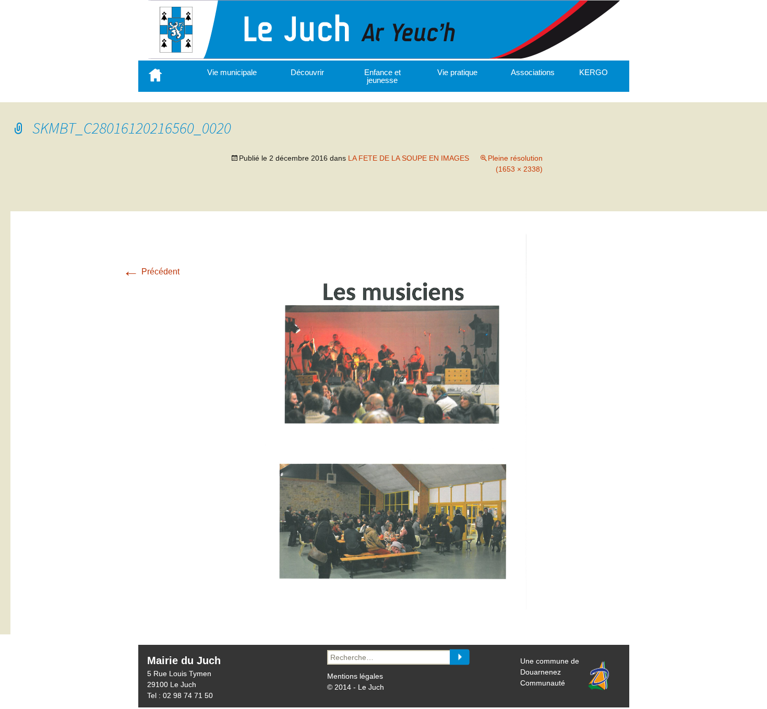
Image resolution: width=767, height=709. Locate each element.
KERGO (593, 72)
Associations (533, 72)
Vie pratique (457, 72)
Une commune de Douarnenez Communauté (549, 672)
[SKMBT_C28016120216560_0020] (394, 607)
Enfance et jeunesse (382, 76)
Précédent (151, 271)
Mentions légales (355, 676)
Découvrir (307, 72)
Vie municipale (232, 72)
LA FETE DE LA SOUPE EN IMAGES (408, 158)
